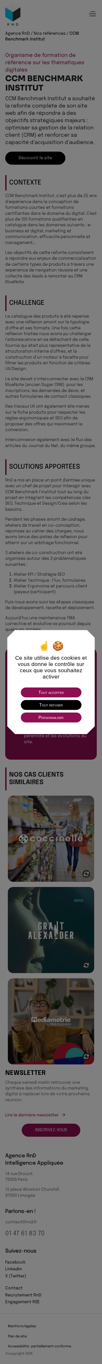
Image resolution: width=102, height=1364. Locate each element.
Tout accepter (51, 692)
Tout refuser (51, 704)
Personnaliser (51, 717)
